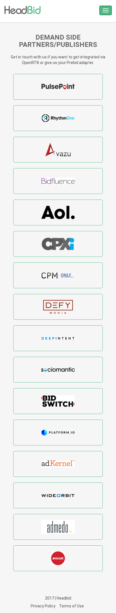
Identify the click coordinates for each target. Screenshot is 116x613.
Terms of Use (71, 606)
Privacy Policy (43, 606)
